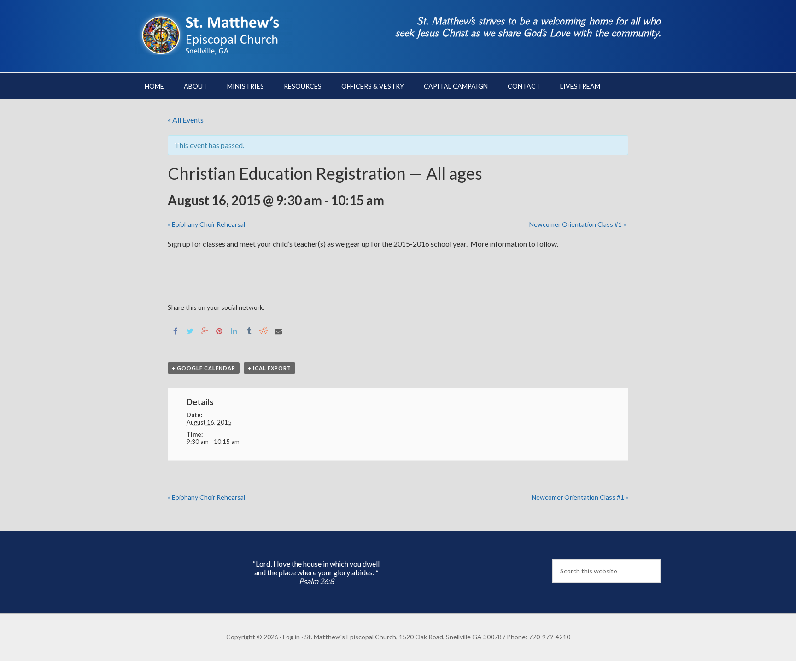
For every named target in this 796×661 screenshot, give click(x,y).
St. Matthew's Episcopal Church (213, 32)
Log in (291, 637)
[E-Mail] (278, 330)
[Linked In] (234, 330)
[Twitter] (189, 330)
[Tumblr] (248, 330)
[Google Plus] (204, 330)
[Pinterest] (219, 330)
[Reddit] (263, 330)
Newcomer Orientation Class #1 (577, 224)
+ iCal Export (269, 368)
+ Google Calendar (203, 368)
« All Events (186, 119)
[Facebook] (175, 330)
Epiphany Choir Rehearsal (206, 224)
